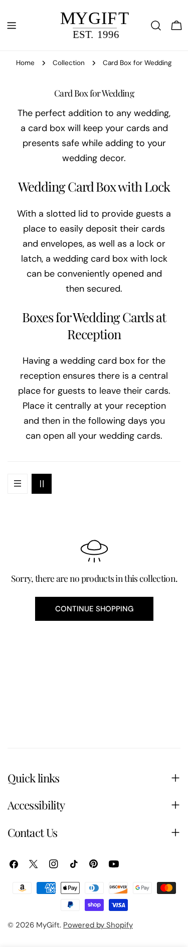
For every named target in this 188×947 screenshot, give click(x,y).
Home (25, 63)
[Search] (156, 26)
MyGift (48, 925)
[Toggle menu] (12, 26)
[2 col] (42, 484)
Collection (69, 63)
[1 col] (18, 484)
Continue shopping (94, 609)
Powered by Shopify (98, 925)
